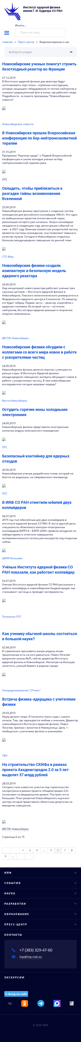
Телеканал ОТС (11, 616)
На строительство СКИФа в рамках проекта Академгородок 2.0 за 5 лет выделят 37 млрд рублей (35, 769)
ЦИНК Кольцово (12, 558)
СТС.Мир (7, 256)
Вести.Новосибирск (14, 400)
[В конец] (29, 856)
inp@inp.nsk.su (30, 957)
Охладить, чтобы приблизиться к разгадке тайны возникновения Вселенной (32, 193)
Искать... (20, 25)
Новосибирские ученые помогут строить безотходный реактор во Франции (39, 66)
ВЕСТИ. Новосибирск (15, 338)
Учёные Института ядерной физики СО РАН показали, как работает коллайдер (38, 569)
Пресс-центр (26, 42)
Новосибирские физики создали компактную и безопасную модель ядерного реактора (34, 270)
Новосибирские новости (17, 124)
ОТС (4, 447)
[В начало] (6, 850)
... (44, 850)
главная (7, 42)
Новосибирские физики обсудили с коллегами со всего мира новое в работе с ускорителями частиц (39, 352)
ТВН (4, 755)
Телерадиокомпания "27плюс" (21, 690)
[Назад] (15, 850)
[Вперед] (20, 856)
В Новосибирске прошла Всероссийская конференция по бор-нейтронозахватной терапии (39, 138)
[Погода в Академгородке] (72, 1003)
